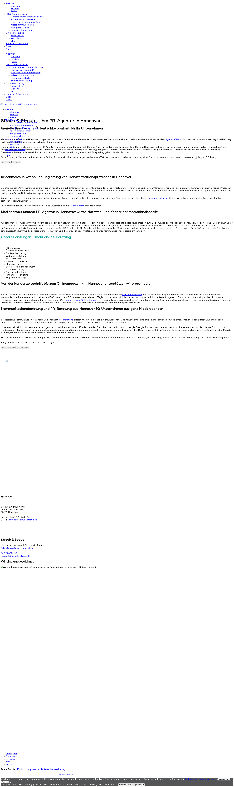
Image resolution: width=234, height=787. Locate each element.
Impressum (33, 769)
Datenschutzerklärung (53, 769)
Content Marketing (132, 295)
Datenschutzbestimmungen (200, 779)
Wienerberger (77, 206)
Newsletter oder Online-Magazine (82, 300)
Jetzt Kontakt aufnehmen (15, 347)
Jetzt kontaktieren (11, 162)
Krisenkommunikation (156, 198)
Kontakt (21, 769)
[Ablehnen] (10, 782)
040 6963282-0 (9, 553)
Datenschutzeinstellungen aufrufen (66, 774)
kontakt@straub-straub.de (15, 556)
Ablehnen (5, 782)
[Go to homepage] (18, 105)
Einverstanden (224, 779)
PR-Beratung (66, 320)
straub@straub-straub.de (23, 520)
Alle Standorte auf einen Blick (17, 548)
